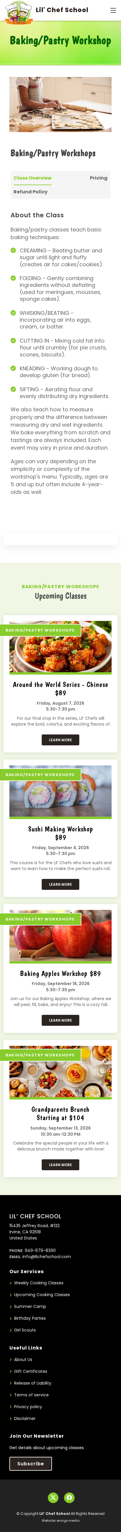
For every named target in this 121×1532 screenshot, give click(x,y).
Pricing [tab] (98, 178)
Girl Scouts (25, 1330)
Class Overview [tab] (33, 178)
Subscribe (30, 1463)
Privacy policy (28, 1406)
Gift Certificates (30, 1371)
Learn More (60, 739)
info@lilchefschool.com (47, 1257)
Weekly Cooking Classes (38, 1283)
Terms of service (31, 1395)
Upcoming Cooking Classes (42, 1294)
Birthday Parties (30, 1318)
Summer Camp (30, 1306)
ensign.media (68, 1520)
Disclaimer (25, 1418)
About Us (23, 1359)
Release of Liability (32, 1383)
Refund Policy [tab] (31, 191)
